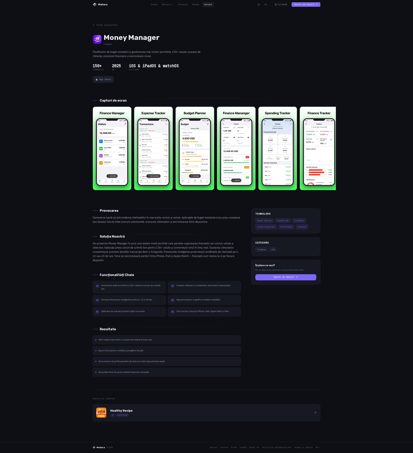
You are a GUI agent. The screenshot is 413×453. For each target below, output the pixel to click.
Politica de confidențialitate (276, 447)
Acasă (154, 4)
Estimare (282, 4)
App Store (105, 79)
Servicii (166, 4)
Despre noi (254, 447)
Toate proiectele (107, 25)
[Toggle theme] (258, 4)
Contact (208, 4)
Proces (195, 4)
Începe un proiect (304, 4)
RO (266, 4)
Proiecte (183, 4)
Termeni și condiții (303, 447)
